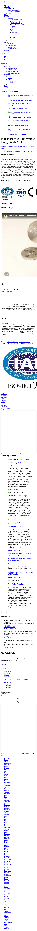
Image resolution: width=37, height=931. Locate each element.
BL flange (3, 395)
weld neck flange (5, 408)
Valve (9, 40)
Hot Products (8, 682)
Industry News (12, 47)
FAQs (9, 13)
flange (2, 398)
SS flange (3, 403)
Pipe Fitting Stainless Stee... (18, 109)
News (6, 42)
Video (6, 15)
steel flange (4, 405)
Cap (12, 36)
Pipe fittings (11, 26)
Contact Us (7, 50)
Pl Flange (3, 400)
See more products (14, 489)
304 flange (4, 394)
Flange (10, 39)
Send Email (4, 693)
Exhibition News (13, 48)
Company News (12, 45)
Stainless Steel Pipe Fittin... (18, 134)
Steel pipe (10, 18)
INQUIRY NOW (6, 664)
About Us (7, 7)
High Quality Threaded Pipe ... (19, 117)
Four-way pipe (15, 32)
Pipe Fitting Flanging (16, 584)
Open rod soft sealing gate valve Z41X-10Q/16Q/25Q (19, 343)
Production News (13, 44)
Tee (12, 31)
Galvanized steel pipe (17, 24)
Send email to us (5, 199)
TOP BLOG (7, 686)
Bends (13, 29)
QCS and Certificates (14, 11)
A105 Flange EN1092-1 (16, 526)
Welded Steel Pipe (16, 23)
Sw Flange (4, 406)
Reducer (13, 34)
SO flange (3, 402)
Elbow (13, 27)
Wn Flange (4, 410)
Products (6, 16)
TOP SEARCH (8, 687)
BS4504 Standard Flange (17, 496)
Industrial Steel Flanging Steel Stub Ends (18, 342)
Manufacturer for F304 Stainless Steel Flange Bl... (20, 559)
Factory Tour (11, 8)
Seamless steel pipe (16, 19)
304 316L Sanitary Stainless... (19, 126)
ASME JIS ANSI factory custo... (20, 100)
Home (6, 5)
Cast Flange (4, 397)
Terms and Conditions (14, 10)
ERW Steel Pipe (16, 21)
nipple (13, 37)
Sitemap (6, 684)
